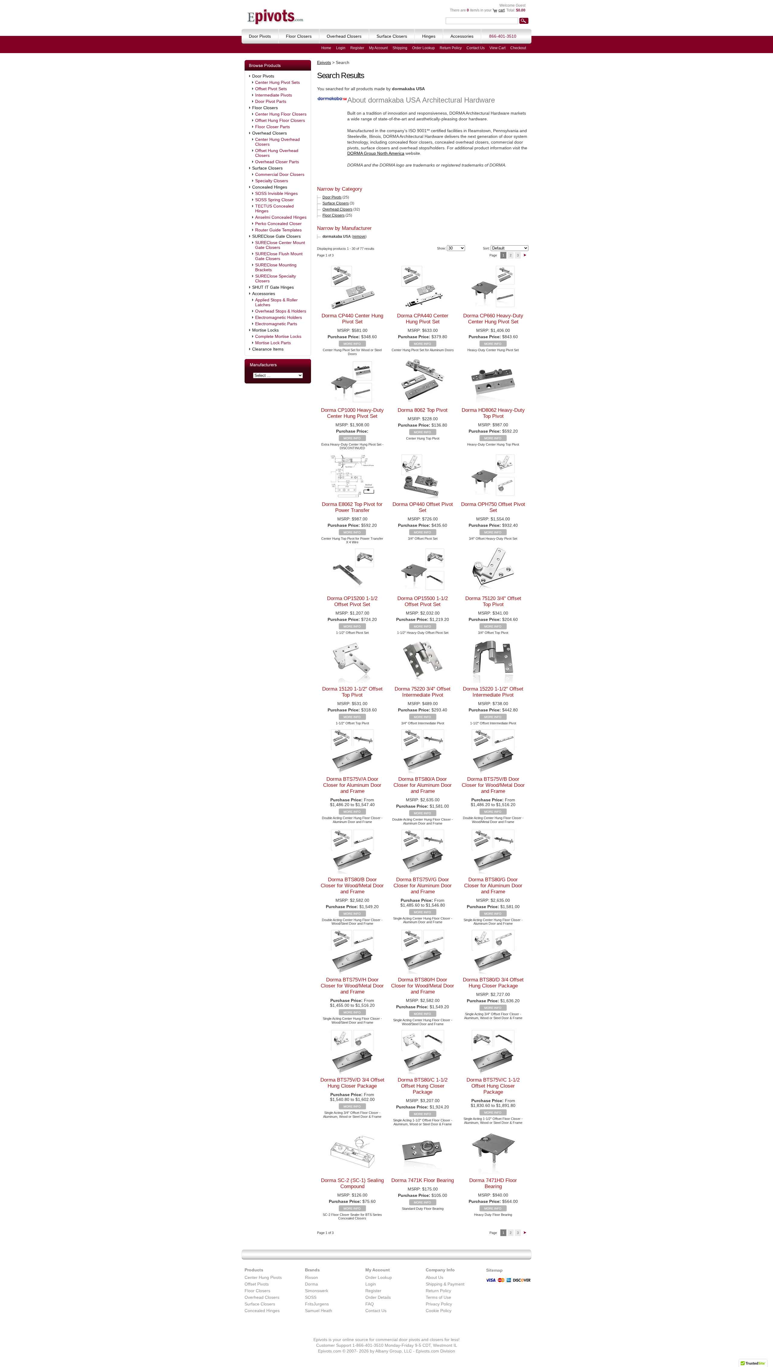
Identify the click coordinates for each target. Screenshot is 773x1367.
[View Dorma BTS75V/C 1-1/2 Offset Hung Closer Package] (493, 1113)
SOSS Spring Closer (274, 199)
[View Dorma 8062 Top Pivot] (422, 433)
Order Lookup (423, 48)
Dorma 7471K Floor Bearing (422, 1180)
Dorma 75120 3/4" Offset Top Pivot (493, 601)
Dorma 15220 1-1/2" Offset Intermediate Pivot (493, 692)
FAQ (369, 1304)
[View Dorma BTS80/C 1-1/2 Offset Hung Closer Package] (422, 1115)
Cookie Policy (438, 1310)
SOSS (310, 1297)
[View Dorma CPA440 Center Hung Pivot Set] (422, 345)
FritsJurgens (317, 1304)
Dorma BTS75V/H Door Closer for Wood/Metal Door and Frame (352, 986)
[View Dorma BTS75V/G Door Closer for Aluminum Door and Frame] (422, 913)
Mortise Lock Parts (273, 342)
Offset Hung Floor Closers (280, 120)
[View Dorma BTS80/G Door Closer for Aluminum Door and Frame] (493, 915)
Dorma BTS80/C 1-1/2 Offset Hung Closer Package (422, 1086)
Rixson (311, 1277)
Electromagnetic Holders (278, 317)
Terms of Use (438, 1297)
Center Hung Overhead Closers (277, 142)
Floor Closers (265, 107)
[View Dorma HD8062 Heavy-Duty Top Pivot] (493, 439)
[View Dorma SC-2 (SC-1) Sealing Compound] (352, 1209)
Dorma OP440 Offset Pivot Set (423, 507)
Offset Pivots (257, 1284)
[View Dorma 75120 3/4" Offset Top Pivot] (493, 627)
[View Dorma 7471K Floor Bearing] (422, 1203)
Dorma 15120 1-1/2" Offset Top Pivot (352, 692)
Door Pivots (263, 76)
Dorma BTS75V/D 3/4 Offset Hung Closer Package (352, 1083)
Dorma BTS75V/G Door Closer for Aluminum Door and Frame (422, 886)
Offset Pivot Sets (271, 88)
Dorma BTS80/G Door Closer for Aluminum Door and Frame (493, 886)
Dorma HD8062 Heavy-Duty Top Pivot (493, 413)
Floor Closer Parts (272, 126)
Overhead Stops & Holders (280, 311)
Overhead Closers (269, 133)
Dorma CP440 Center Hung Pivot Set (352, 319)
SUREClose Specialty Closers (275, 278)
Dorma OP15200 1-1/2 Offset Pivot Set (352, 601)
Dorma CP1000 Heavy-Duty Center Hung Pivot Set (352, 413)
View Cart (497, 48)
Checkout (518, 48)
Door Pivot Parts (270, 101)
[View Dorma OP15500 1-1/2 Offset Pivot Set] (422, 627)
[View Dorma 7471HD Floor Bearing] (493, 1209)
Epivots (324, 62)
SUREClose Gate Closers (276, 236)
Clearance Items (268, 349)
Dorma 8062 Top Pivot (422, 410)
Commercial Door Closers (279, 174)
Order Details (378, 1297)
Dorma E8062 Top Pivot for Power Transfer (352, 507)
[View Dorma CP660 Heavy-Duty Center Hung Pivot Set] (493, 345)
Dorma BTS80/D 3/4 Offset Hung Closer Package (493, 983)
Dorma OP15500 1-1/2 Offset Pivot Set (422, 601)
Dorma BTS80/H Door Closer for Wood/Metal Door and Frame (422, 986)
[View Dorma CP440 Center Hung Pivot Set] (352, 345)
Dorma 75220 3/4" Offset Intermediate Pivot (423, 692)
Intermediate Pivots (273, 95)
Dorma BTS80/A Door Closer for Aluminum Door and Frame (422, 785)
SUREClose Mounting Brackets (276, 267)
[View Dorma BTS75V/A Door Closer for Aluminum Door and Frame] (352, 813)
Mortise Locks (265, 330)
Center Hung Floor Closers (280, 114)
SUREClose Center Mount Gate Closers (280, 245)
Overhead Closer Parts (277, 161)
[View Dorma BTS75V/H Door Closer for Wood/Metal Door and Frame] (352, 1013)
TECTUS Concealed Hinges (274, 208)
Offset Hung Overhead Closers (276, 153)
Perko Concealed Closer (278, 223)
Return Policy (451, 48)
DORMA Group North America (375, 153)
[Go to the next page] (524, 255)
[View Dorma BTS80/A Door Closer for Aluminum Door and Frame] (422, 814)
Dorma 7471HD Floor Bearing (493, 1183)
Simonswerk (316, 1290)
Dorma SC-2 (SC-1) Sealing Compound (352, 1183)
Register (357, 48)
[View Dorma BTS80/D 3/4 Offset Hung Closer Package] (493, 1009)
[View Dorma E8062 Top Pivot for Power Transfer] (352, 533)
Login (340, 48)
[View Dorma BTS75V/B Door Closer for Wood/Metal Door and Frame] (493, 813)
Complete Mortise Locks (278, 336)
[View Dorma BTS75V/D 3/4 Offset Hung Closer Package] (352, 1107)
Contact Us (476, 48)
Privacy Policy (439, 1304)
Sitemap (494, 1270)
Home (326, 48)
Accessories (263, 293)
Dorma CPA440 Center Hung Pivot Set (422, 319)
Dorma (311, 1284)
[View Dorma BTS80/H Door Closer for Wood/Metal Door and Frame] (422, 1015)
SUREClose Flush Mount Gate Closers (279, 256)
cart (502, 10)
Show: (441, 248)
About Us (434, 1277)
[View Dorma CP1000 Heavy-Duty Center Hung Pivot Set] (352, 439)
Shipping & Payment (445, 1284)
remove (359, 236)
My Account (378, 48)
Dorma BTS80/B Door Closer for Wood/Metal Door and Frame (352, 886)
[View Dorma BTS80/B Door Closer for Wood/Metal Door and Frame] (352, 915)
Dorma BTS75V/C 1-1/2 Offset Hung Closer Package (493, 1086)
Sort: (486, 248)
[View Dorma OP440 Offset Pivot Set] (422, 533)
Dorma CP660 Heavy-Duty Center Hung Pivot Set (493, 319)
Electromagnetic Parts (276, 323)
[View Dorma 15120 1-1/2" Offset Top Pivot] (352, 718)
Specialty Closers (271, 180)
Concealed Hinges (269, 187)
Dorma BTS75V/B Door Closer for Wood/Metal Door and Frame (493, 785)
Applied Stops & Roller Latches (276, 302)
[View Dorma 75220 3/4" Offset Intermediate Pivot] (422, 718)
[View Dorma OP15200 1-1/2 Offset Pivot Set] (352, 627)
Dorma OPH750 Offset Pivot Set (493, 507)
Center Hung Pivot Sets (277, 82)
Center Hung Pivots (263, 1277)
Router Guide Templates (278, 229)
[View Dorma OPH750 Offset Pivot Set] (493, 533)
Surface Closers (267, 168)
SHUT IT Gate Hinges (273, 287)
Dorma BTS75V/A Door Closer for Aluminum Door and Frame (352, 785)
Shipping (400, 48)
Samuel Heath (318, 1310)
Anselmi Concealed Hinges (280, 217)
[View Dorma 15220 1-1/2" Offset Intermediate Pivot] (493, 718)
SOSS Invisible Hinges (276, 193)
